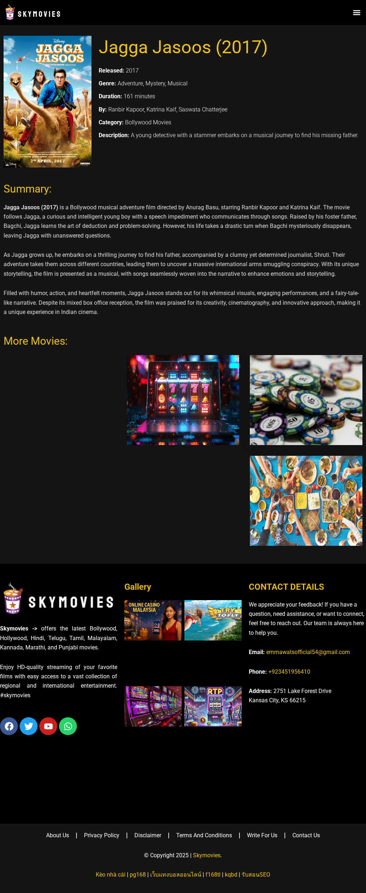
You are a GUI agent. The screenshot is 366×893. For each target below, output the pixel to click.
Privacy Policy (101, 835)
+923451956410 (289, 671)
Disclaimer (147, 835)
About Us (57, 835)
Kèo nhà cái (110, 874)
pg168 (138, 874)
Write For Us (262, 835)
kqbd (231, 874)
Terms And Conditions (204, 835)
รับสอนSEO (256, 874)
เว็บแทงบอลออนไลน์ (175, 874)
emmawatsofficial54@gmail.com (308, 652)
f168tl (213, 874)
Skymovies (207, 855)
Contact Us (306, 835)
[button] (356, 12)
